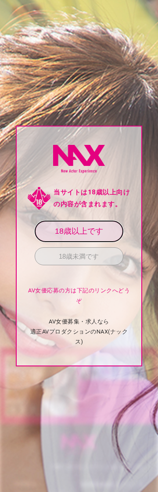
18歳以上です (79, 231)
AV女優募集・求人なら (79, 321)
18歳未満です (79, 256)
